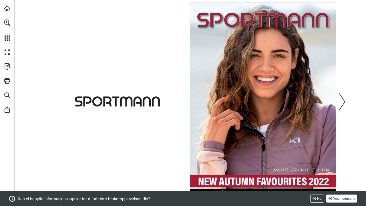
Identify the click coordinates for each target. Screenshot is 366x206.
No (319, 199)
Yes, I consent (344, 199)
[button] (7, 22)
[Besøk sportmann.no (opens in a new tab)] (7, 8)
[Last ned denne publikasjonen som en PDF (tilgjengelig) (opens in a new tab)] (7, 67)
